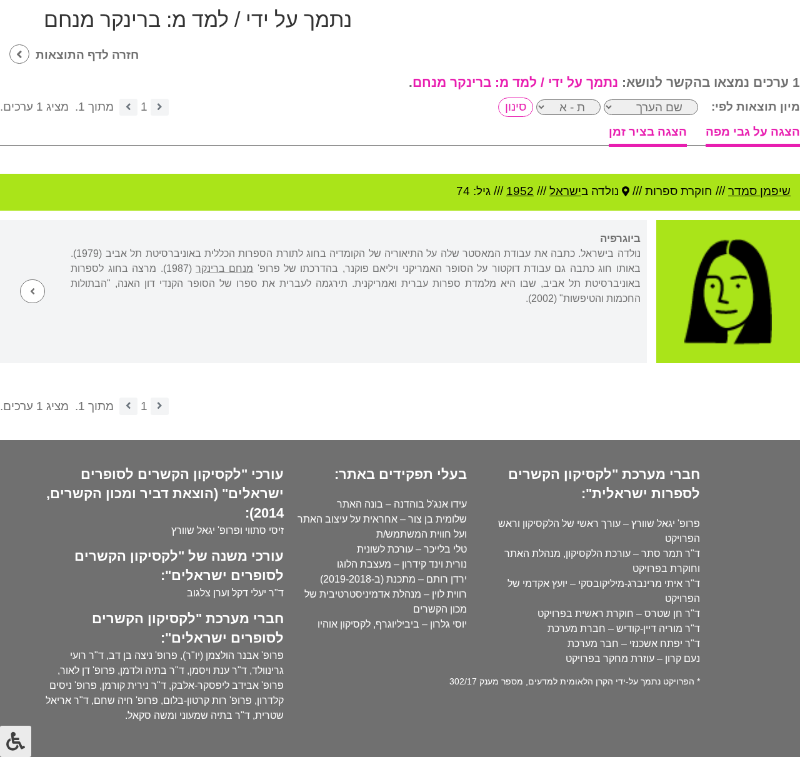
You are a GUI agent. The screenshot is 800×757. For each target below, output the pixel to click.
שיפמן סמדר (759, 191)
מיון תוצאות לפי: (755, 106)
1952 (520, 191)
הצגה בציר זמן (648, 131)
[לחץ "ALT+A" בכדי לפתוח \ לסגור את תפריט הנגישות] (15, 741)
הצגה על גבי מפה (753, 131)
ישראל (565, 191)
